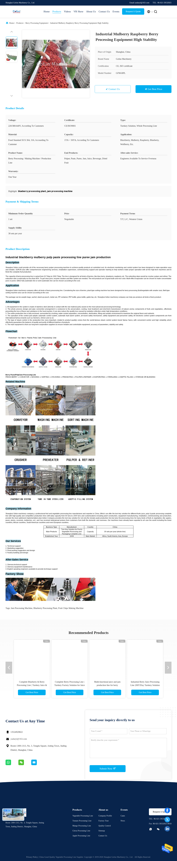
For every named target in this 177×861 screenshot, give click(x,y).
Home (47, 11)
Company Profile (105, 816)
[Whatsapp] (12, 764)
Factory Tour (103, 821)
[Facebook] (167, 810)
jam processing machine (21, 608)
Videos (67, 11)
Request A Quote (133, 11)
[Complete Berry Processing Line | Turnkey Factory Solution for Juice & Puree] (69, 657)
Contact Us (104, 11)
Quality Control (104, 826)
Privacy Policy (32, 857)
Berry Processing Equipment (36, 23)
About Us (91, 11)
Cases (123, 816)
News (123, 821)
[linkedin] (167, 829)
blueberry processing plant (45, 608)
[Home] (17, 11)
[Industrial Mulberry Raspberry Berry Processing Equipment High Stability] (56, 64)
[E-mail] (37, 764)
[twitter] (167, 819)
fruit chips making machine (71, 608)
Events (116, 11)
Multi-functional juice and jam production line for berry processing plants (107, 685)
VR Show (78, 11)
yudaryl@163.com (19, 739)
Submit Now (106, 768)
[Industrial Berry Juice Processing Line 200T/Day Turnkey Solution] (145, 657)
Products (56, 11)
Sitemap (101, 831)
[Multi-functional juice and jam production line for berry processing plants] (107, 657)
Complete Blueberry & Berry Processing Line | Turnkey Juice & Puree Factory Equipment (32, 685)
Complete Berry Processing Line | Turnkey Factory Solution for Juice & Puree (69, 685)
